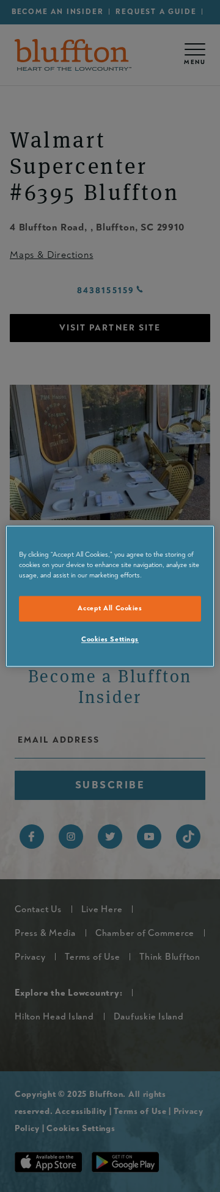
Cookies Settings (110, 639)
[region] (110, 596)
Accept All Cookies (110, 608)
